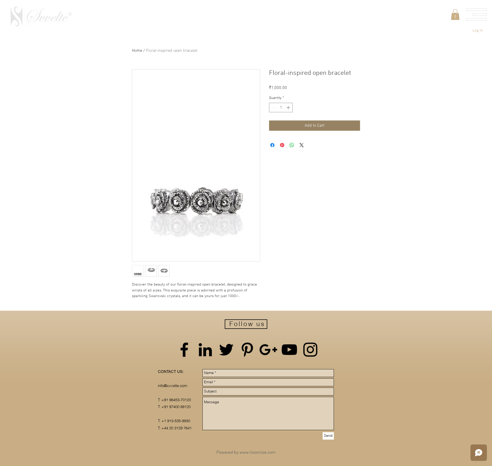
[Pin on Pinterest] (282, 145)
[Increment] (288, 107)
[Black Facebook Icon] (184, 349)
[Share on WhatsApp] (292, 145)
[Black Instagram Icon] (310, 349)
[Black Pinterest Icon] (247, 349)
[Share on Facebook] (272, 145)
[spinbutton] (280, 107)
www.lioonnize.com (257, 452)
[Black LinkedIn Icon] (205, 349)
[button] (476, 15)
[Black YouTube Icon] (289, 349)
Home (137, 50)
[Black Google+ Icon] (268, 349)
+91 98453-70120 (176, 399)
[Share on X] (302, 145)
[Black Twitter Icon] (226, 349)
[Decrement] (273, 107)
